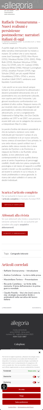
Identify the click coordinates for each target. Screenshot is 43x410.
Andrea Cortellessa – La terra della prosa (22, 275)
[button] (39, 352)
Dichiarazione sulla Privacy (26, 407)
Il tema (37, 42)
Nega (21, 396)
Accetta (21, 389)
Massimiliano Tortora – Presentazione (21, 280)
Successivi (36, 308)
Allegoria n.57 (28, 42)
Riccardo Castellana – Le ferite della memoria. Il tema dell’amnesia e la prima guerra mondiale (22, 286)
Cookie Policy (12, 407)
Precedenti (7, 308)
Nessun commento (10, 43)
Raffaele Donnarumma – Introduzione (21, 271)
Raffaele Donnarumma (13, 42)
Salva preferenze (21, 402)
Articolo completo (13, 205)
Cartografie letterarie (19, 254)
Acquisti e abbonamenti (14, 233)
